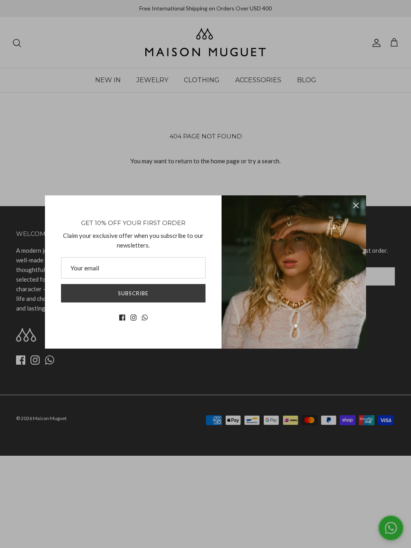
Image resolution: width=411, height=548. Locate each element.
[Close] (356, 205)
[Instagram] (133, 318)
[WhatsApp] (145, 318)
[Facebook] (122, 318)
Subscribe (133, 293)
